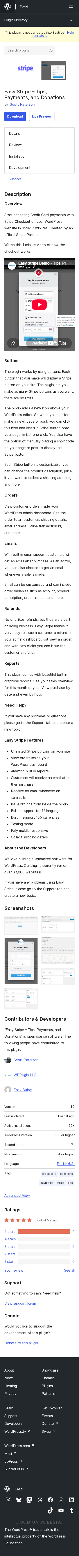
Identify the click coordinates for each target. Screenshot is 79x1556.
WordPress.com (19, 1446)
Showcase (50, 1370)
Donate (50, 1423)
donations (66, 1173)
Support (15, 179)
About (9, 1370)
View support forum (20, 1303)
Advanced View (17, 1195)
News (9, 1378)
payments (46, 1182)
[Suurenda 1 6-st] (32, 921)
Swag (48, 1431)
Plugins (47, 1386)
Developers (13, 1423)
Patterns (49, 1393)
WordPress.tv (17, 1431)
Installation (18, 156)
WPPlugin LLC (25, 1075)
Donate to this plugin (21, 1343)
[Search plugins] (51, 50)
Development (20, 167)
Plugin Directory (16, 20)
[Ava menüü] (72, 6)
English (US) (66, 1164)
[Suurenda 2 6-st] (32, 944)
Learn (8, 1408)
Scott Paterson (22, 104)
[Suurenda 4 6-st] (68, 921)
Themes (48, 1378)
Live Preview (42, 116)
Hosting (10, 1386)
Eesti (19, 1489)
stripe (61, 1182)
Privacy (10, 1393)
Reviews (16, 145)
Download (15, 116)
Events (47, 1416)
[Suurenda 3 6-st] (32, 994)
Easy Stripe (23, 1090)
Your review (13, 1270)
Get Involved (52, 1408)
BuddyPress (16, 1469)
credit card (49, 1173)
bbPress (13, 1461)
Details (14, 133)
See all (69, 1270)
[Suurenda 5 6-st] (68, 942)
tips (70, 1182)
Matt (10, 1453)
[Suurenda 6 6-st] (68, 974)
